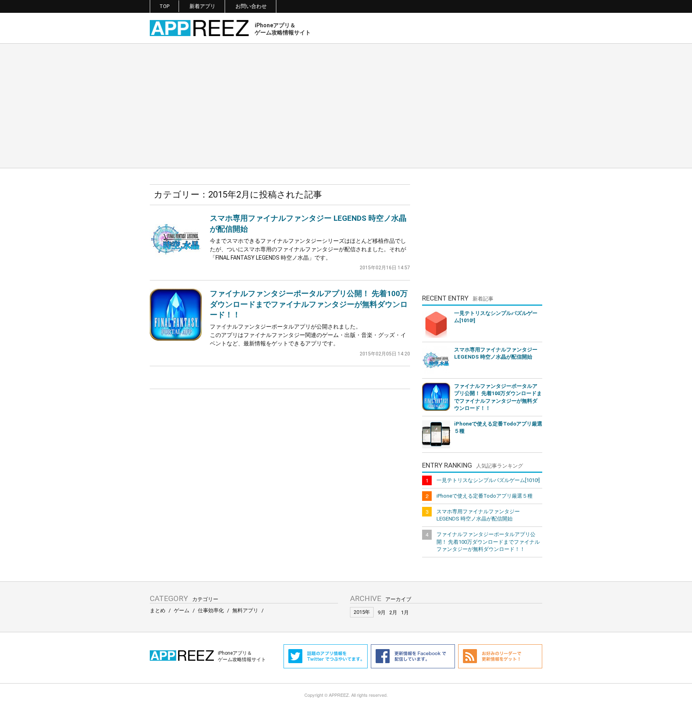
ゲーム (181, 610)
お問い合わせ (251, 6)
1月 (405, 612)
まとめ (157, 610)
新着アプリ (202, 6)
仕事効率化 (211, 610)
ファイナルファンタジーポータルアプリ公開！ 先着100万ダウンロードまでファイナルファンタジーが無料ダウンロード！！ (309, 304)
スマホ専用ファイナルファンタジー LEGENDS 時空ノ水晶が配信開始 (495, 353)
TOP (164, 6)
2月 (393, 612)
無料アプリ (245, 610)
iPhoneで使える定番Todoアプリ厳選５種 (498, 427)
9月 (382, 612)
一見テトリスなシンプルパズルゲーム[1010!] (495, 316)
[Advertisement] (346, 106)
